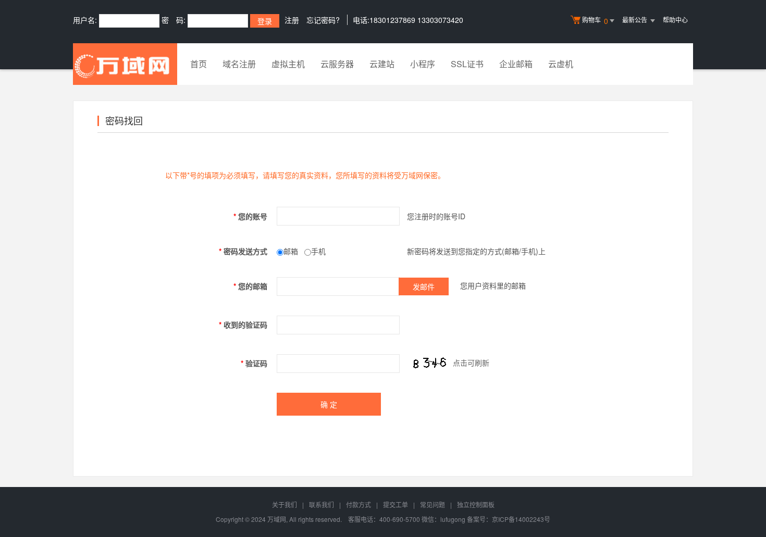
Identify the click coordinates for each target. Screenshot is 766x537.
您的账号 (250, 216)
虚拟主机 (288, 64)
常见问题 (432, 504)
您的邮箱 (250, 286)
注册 (292, 20)
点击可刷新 (471, 362)
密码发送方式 (243, 251)
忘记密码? (323, 20)
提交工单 (395, 504)
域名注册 (239, 64)
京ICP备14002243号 (521, 519)
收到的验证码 (243, 324)
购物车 (595, 20)
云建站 (381, 64)
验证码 (254, 363)
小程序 (422, 64)
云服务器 (337, 64)
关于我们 (284, 504)
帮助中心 (675, 19)
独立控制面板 (476, 504)
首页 (198, 64)
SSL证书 (467, 64)
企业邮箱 (516, 64)
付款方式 (358, 504)
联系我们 (321, 504)
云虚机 (560, 64)
